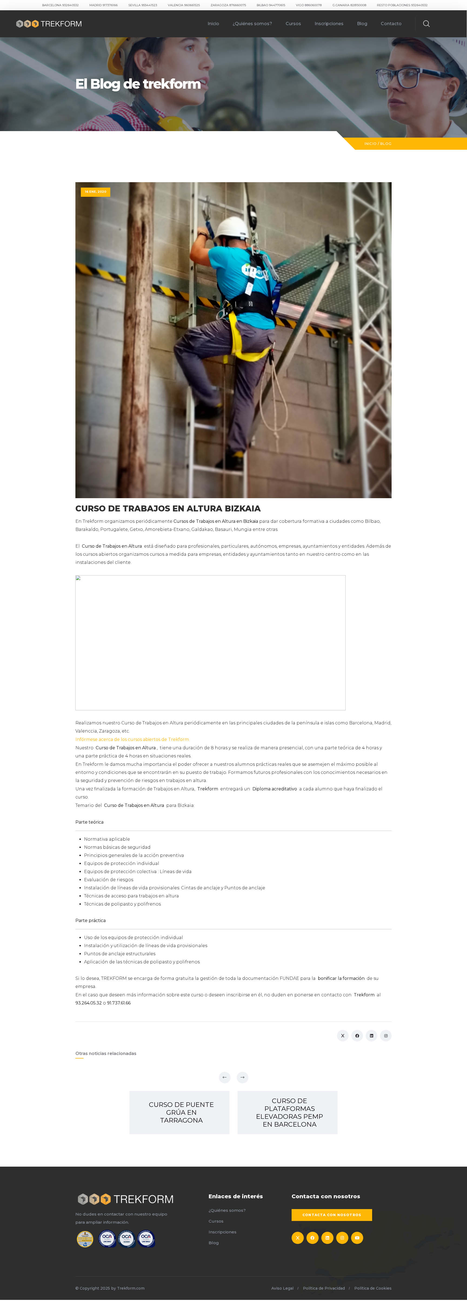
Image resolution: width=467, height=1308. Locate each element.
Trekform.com (131, 1288)
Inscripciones (329, 23)
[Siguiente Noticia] (242, 1077)
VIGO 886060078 (309, 5)
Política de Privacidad (324, 1288)
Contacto (391, 23)
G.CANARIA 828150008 (349, 5)
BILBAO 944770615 (271, 5)
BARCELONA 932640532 (60, 5)
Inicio (213, 23)
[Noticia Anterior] (225, 1077)
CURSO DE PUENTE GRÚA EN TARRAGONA (181, 1112)
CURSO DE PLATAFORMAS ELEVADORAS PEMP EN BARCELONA (289, 1112)
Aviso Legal (282, 1288)
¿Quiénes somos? (252, 23)
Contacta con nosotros (331, 1215)
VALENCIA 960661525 (184, 5)
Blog (362, 23)
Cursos (293, 23)
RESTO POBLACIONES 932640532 (402, 5)
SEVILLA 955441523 (142, 5)
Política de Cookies (373, 1288)
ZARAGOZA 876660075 (228, 5)
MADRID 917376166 (103, 5)
